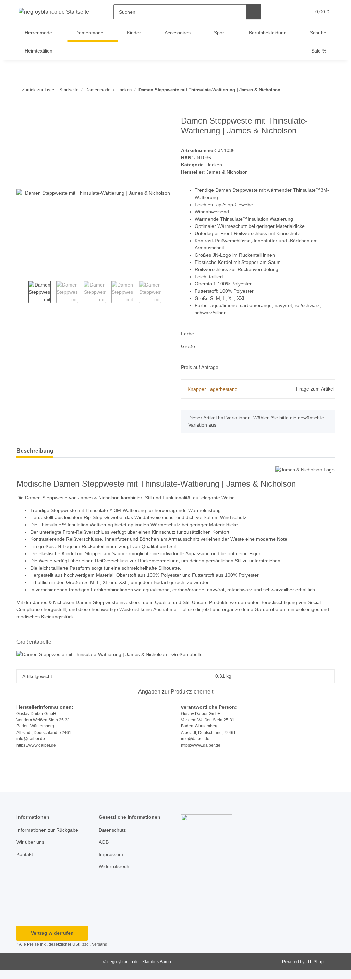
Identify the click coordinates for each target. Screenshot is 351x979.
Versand (99, 944)
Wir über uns (30, 842)
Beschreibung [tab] (34, 451)
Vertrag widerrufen (52, 933)
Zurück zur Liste (38, 89)
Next (167, 292)
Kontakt (24, 854)
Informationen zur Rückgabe (47, 830)
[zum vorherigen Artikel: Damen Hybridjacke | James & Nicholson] (312, 89)
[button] (279, 12)
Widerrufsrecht (115, 866)
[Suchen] (253, 11)
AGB (104, 842)
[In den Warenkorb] (21, 112)
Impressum (111, 854)
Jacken (214, 164)
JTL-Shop (314, 961)
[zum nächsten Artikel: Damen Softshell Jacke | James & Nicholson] (327, 89)
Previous (22, 292)
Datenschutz (112, 830)
